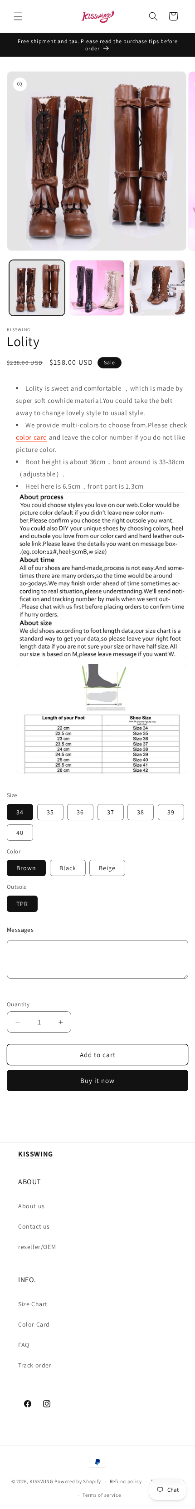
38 (140, 812)
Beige (107, 868)
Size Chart (33, 1304)
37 (110, 812)
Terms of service (102, 1495)
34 (20, 812)
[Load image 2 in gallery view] (97, 288)
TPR (22, 904)
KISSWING (41, 1481)
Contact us (34, 1226)
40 (20, 832)
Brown (26, 868)
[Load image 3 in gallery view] (157, 288)
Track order (35, 1365)
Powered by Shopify (77, 1481)
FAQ (23, 1345)
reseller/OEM (37, 1247)
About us (31, 1206)
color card (31, 437)
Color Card (34, 1324)
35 (50, 812)
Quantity (18, 1004)
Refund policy (126, 1481)
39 (171, 812)
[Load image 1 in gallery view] (37, 288)
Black (67, 868)
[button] (18, 16)
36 (80, 812)
